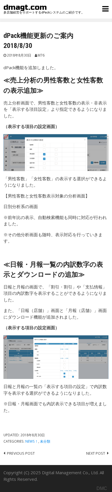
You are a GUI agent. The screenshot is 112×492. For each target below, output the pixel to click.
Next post (95, 453)
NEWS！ (31, 441)
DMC (101, 488)
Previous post (21, 453)
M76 (41, 55)
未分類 (45, 441)
